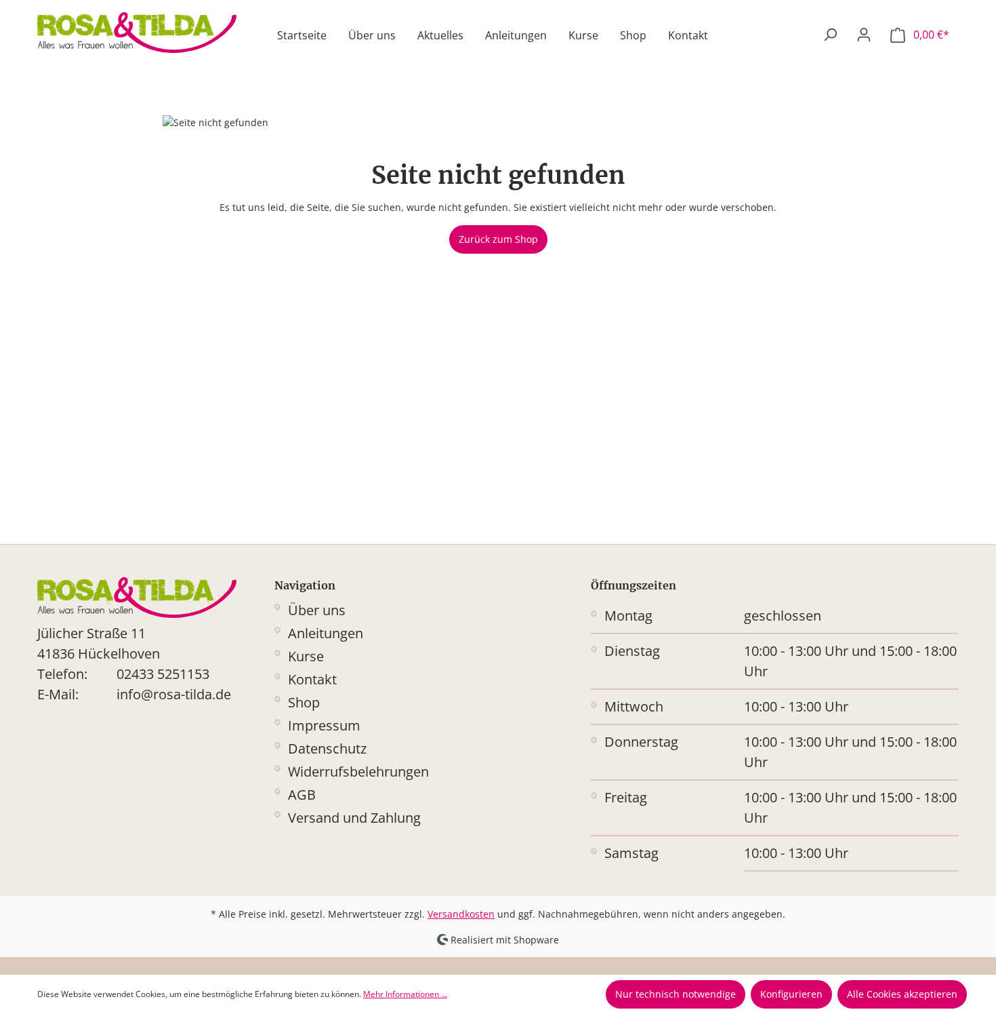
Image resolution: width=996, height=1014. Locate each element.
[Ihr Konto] (864, 34)
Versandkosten (461, 914)
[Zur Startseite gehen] (136, 32)
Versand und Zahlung (354, 817)
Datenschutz (327, 748)
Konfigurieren (791, 994)
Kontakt (312, 679)
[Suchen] (830, 34)
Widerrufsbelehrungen (358, 771)
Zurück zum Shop (498, 239)
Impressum (324, 725)
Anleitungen (325, 633)
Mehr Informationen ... (405, 994)
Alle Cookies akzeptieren (902, 994)
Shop (304, 702)
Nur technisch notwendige (675, 994)
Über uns (317, 610)
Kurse (306, 656)
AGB (302, 794)
